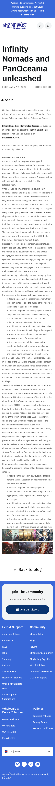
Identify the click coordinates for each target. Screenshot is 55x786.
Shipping (6, 659)
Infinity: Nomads (9, 126)
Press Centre (8, 738)
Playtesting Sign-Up (40, 659)
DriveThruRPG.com (10, 138)
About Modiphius (11, 634)
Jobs (4, 653)
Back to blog (30, 569)
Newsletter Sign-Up (12, 677)
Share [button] (9, 100)
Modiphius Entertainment (24, 774)
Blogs (32, 640)
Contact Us (7, 640)
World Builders (37, 665)
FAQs (4, 646)
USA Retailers (9, 732)
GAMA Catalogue (10, 719)
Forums (33, 646)
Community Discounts (41, 671)
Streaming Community (41, 653)
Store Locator (9, 671)
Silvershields (36, 634)
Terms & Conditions (43, 728)
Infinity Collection (38, 130)
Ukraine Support (38, 677)
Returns (6, 665)
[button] (7, 9)
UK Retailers (8, 725)
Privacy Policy (40, 722)
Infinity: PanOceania (30, 126)
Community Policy (42, 716)
